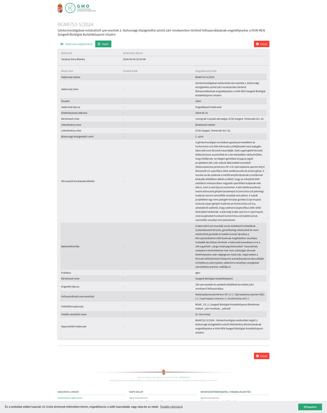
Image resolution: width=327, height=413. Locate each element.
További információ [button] (171, 406)
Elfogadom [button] (310, 407)
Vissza (263, 44)
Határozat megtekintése (78, 44)
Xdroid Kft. (184, 377)
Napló (105, 44)
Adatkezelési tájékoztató (70, 397)
